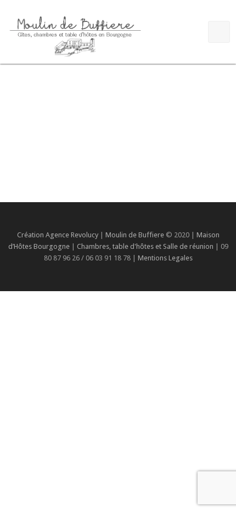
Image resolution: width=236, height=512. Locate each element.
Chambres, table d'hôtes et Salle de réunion (146, 246)
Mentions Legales (165, 258)
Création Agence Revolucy (57, 235)
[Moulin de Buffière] (74, 34)
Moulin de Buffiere (134, 235)
